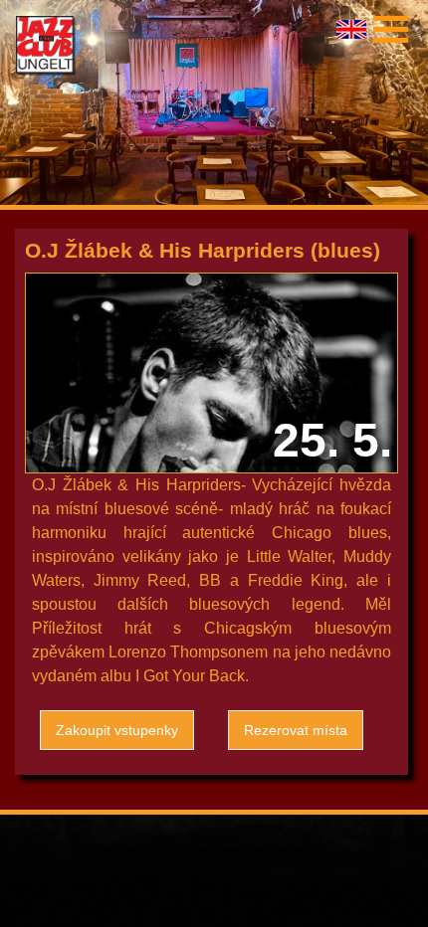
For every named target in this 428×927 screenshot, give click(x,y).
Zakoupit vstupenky (117, 730)
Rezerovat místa (295, 730)
